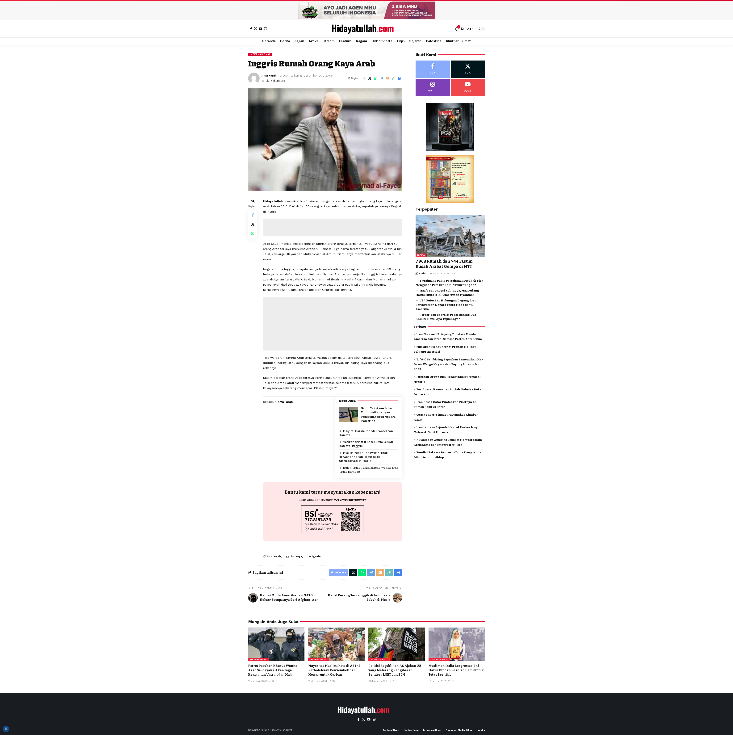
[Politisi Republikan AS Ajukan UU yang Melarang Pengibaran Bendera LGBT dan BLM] (396, 644)
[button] (462, 29)
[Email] (387, 78)
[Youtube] (468, 87)
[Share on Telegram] (381, 78)
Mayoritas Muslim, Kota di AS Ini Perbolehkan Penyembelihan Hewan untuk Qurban (334, 670)
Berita (421, 255)
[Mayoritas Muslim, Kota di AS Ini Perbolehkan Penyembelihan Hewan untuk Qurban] (336, 644)
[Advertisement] (332, 227)
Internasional (260, 54)
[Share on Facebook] (364, 78)
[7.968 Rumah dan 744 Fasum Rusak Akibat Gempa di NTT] (450, 236)
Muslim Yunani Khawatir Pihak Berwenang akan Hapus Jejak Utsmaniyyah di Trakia (363, 457)
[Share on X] (370, 78)
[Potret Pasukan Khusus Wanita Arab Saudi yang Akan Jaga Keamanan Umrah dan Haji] (276, 644)
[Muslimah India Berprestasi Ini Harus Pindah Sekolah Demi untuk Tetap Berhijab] (457, 644)
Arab (277, 556)
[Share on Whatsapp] (376, 78)
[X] (255, 28)
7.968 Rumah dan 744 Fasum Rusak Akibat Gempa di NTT (444, 264)
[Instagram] (265, 28)
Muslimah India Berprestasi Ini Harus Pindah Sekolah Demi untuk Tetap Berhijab (456, 670)
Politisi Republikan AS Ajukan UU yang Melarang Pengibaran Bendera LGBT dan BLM (394, 670)
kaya (298, 556)
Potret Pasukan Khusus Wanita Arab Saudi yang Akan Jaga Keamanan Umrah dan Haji (272, 670)
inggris (288, 556)
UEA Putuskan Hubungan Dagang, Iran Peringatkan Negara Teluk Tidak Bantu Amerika (446, 305)
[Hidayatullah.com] (366, 29)
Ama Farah (269, 75)
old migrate (312, 556)
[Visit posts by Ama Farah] (254, 78)
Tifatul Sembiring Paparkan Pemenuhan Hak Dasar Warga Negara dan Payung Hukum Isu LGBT (448, 364)
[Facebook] (251, 28)
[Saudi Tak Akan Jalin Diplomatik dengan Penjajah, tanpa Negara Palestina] (348, 414)
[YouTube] (260, 28)
